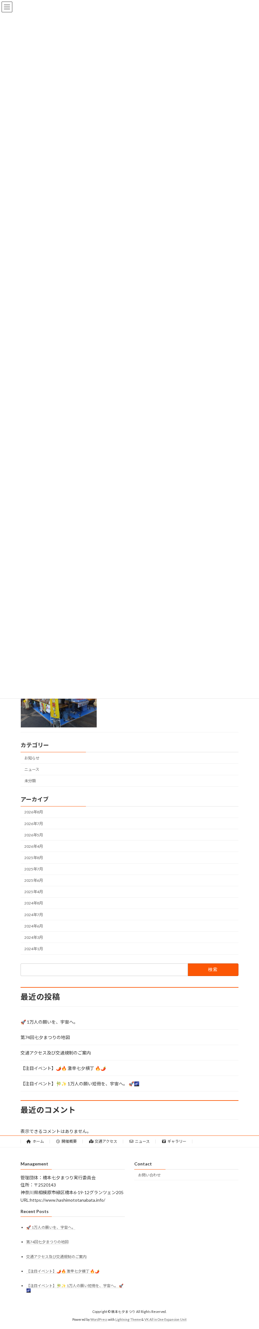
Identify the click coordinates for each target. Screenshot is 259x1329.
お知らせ (31, 758)
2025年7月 (33, 869)
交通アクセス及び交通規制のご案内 (56, 1052)
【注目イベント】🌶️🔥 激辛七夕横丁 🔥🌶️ (63, 1068)
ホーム (38, 1141)
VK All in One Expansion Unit (165, 1319)
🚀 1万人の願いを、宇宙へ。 (49, 1022)
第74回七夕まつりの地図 (45, 1037)
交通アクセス (106, 1141)
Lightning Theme (128, 1319)
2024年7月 (33, 914)
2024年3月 (33, 937)
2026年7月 (33, 823)
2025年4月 (33, 891)
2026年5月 (33, 835)
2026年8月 (33, 812)
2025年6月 (33, 880)
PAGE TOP (247, 1282)
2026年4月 (33, 846)
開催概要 (69, 1141)
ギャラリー (176, 1141)
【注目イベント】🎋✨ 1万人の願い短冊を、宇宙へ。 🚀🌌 (80, 1083)
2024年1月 (33, 948)
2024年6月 (33, 926)
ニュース (31, 769)
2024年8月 (33, 903)
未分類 (30, 780)
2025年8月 (33, 857)
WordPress (98, 1319)
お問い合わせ (149, 1174)
